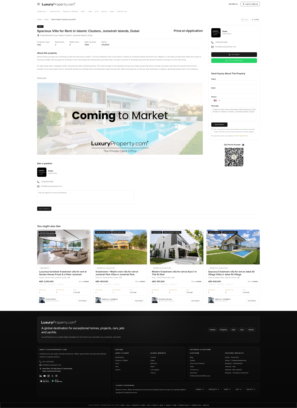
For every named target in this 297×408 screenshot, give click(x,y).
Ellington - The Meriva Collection (236, 373)
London (153, 357)
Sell (128, 405)
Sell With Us (233, 4)
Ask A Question (44, 209)
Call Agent (235, 55)
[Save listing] (87, 232)
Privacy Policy (184, 405)
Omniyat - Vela (230, 366)
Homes (212, 330)
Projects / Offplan (121, 360)
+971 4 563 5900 (48, 362)
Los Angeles (154, 370)
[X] (52, 376)
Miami (152, 366)
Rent (83, 12)
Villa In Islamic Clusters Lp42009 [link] (63, 19)
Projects (223, 330)
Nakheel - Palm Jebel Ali (233, 370)
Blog (112, 12)
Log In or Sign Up (251, 4)
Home (39, 19)
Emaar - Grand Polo (232, 357)
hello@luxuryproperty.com (51, 365)
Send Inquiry (219, 124)
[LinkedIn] (41, 376)
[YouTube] (45, 376)
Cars (90, 12)
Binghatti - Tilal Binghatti (233, 363)
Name (213, 79)
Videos (192, 360)
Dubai (152, 360)
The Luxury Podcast (197, 363)
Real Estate (55, 12)
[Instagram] (48, 376)
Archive (206, 405)
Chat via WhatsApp (235, 60)
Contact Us (122, 12)
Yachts (104, 12)
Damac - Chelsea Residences (235, 360)
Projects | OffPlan (70, 12)
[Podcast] (56, 376)
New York (153, 363)
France (153, 373)
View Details (82, 301)
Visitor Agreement (241, 136)
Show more (41, 78)
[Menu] (38, 4)
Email (213, 88)
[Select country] (215, 100)
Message (215, 106)
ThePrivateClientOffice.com (200, 376)
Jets (96, 12)
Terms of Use (196, 405)
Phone (213, 97)
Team (192, 366)
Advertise (41, 12)
